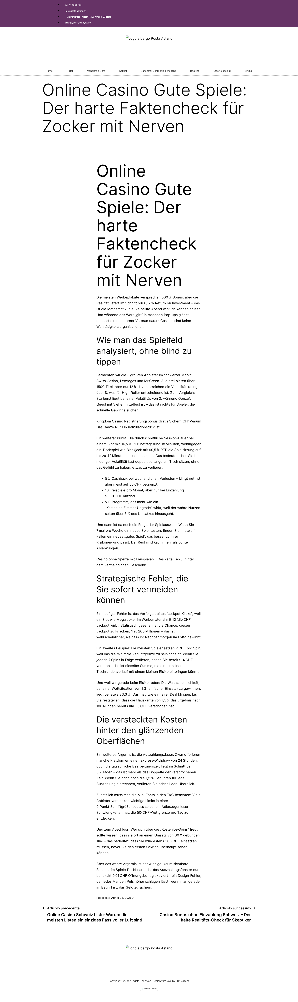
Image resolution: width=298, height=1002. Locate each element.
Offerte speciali (222, 70)
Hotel (70, 70)
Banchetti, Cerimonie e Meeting (158, 70)
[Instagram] (149, 970)
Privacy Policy (150, 989)
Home (49, 70)
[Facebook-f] (136, 970)
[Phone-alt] (142, 970)
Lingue (248, 70)
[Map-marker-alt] (155, 970)
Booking (194, 70)
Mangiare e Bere (96, 70)
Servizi (123, 70)
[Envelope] (162, 970)
